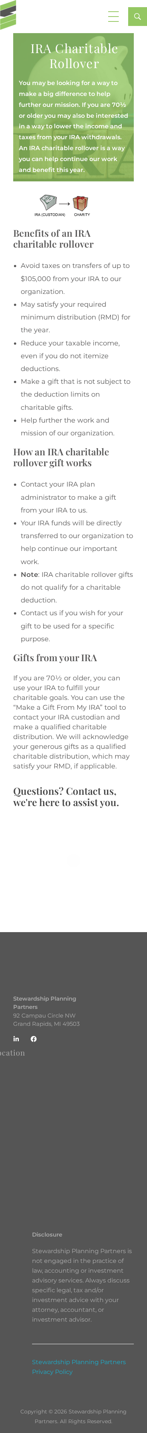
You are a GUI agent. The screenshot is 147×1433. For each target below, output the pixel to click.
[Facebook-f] (34, 1039)
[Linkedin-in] (16, 1039)
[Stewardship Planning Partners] (8, 15)
